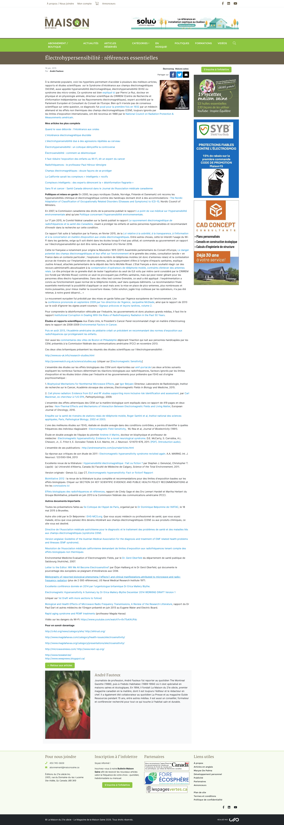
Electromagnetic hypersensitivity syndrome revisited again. (133, 453)
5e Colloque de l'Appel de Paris (101, 506)
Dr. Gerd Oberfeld (132, 557)
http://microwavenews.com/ (60, 649)
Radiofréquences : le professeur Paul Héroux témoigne (75, 164)
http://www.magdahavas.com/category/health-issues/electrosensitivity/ (85, 637)
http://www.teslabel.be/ (58, 654)
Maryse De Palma (203, 770)
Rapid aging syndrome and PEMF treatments (70, 613)
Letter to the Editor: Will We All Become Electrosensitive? (77, 567)
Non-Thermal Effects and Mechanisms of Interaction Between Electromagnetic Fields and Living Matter (112, 406)
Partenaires (200, 781)
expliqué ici (109, 92)
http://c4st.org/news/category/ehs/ (64, 631)
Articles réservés (110, 45)
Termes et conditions (205, 796)
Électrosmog (168, 69)
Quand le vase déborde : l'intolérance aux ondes (72, 129)
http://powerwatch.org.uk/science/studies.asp (70, 361)
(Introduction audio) (169, 441)
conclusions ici (61, 485)
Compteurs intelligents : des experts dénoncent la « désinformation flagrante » (89, 182)
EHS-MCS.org (94, 516)
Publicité (198, 777)
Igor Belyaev (127, 383)
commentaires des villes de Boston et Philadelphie (88, 339)
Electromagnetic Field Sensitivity (107, 428)
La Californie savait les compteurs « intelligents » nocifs (76, 176)
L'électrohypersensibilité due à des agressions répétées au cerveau (82, 141)
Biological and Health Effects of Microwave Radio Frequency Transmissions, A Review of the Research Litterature (108, 604)
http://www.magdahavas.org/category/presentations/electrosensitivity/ (85, 643)
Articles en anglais (203, 767)
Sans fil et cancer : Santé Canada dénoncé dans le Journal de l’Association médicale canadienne (99, 188)
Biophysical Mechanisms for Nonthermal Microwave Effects (80, 383)
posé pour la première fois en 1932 (119, 106)
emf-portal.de (143, 367)
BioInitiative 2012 (54, 478)
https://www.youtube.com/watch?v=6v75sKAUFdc (109, 619)
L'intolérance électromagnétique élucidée (68, 135)
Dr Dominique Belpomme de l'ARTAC (158, 506)
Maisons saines (182, 69)
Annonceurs (200, 785)
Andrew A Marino (109, 434)
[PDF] (153, 441)
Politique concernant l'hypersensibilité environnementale (111, 214)
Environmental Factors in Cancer (98, 324)
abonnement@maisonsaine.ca (64, 767)
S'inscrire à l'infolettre (216, 69)
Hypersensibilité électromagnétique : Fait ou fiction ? (113, 463)
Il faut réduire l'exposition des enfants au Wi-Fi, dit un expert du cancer (85, 158)
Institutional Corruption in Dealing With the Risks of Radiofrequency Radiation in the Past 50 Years (109, 315)
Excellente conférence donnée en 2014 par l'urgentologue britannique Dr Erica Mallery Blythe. (97, 586)
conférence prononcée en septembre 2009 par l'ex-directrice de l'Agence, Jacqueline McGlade (101, 302)
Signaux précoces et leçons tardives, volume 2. (126, 305)
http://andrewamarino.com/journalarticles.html (108, 447)
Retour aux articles (61, 665)
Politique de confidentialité (208, 799)
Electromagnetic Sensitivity (126, 361)
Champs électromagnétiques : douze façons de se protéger (78, 170)
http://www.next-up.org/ (90, 649)
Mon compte (84, 3)
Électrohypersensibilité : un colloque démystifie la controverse (80, 146)
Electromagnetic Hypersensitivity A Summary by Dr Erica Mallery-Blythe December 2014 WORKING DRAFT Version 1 (110, 592)
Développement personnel (208, 774)
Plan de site (200, 792)
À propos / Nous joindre (60, 3)
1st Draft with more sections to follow (79, 598)
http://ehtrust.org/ (95, 631)
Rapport (148, 472)
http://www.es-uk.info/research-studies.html (69, 355)
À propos (198, 763)
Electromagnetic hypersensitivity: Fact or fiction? (115, 472)
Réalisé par (222, 820)
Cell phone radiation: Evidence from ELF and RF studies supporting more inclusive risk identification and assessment (113, 393)
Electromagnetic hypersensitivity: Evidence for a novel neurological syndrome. (102, 438)
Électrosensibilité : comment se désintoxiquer (70, 152)
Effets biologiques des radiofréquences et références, (75, 491)
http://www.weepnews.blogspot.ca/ (65, 658)
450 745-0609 (57, 763)
